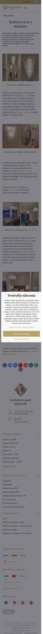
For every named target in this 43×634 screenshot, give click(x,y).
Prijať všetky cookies (21, 334)
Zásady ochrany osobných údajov (21, 327)
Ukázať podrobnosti (21, 339)
